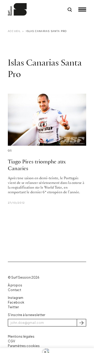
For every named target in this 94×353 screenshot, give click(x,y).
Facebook (16, 302)
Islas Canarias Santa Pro (46, 31)
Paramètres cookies (24, 346)
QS (10, 150)
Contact (14, 290)
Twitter (13, 307)
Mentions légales (21, 336)
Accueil (14, 31)
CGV (11, 341)
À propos (15, 285)
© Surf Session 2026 (23, 277)
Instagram (15, 298)
